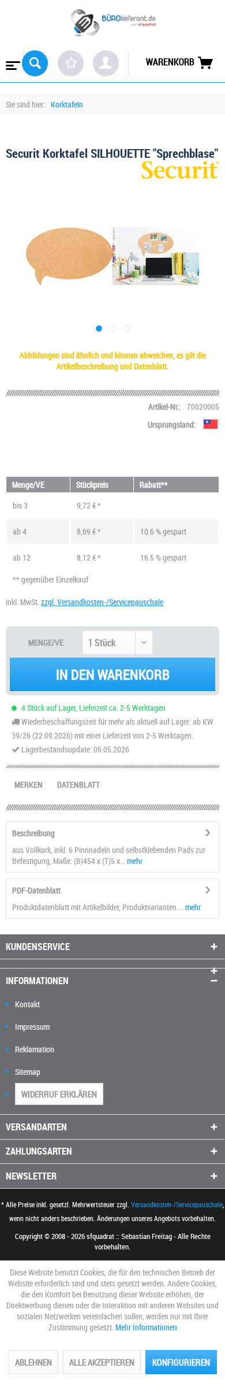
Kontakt (27, 1004)
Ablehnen (33, 1362)
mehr (133, 860)
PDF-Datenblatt (36, 890)
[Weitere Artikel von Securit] (180, 171)
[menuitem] (12, 61)
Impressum (32, 1026)
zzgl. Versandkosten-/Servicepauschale (102, 601)
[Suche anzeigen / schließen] (35, 63)
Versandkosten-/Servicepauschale (177, 1204)
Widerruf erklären (59, 1094)
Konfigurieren (181, 1362)
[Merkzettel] (71, 63)
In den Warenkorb (113, 674)
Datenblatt (78, 784)
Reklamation (34, 1049)
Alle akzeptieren (101, 1362)
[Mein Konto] (106, 63)
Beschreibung (33, 833)
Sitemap (27, 1071)
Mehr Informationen (146, 1327)
